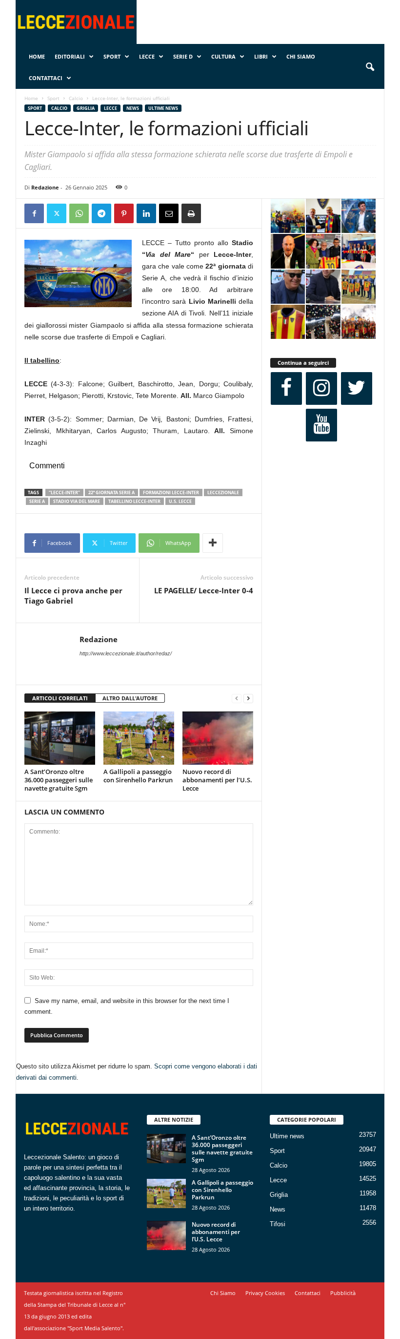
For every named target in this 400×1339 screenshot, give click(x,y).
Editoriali (70, 56)
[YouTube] (321, 425)
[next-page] (248, 698)
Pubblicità (343, 1293)
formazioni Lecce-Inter (171, 492)
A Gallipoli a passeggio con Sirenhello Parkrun (138, 775)
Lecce (147, 56)
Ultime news (163, 108)
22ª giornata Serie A (111, 492)
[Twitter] (56, 213)
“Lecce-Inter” (64, 492)
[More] (212, 543)
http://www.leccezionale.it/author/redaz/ (126, 653)
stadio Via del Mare (76, 501)
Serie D (183, 56)
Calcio (76, 98)
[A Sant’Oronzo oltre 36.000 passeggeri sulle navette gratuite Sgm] (59, 737)
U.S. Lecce (180, 501)
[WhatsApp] (79, 213)
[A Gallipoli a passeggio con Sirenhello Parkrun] (138, 737)
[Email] (169, 213)
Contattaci (45, 78)
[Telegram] (101, 213)
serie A (37, 501)
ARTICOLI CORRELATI (60, 698)
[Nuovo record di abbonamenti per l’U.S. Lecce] (217, 737)
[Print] (191, 213)
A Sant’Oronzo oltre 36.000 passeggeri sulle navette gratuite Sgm (58, 780)
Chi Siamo (300, 56)
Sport (111, 56)
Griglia (86, 108)
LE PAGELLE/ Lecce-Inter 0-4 (203, 590)
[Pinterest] (124, 213)
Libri (261, 56)
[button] (369, 67)
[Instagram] (321, 388)
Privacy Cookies (265, 1293)
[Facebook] (34, 213)
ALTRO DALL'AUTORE (130, 698)
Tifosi (277, 1224)
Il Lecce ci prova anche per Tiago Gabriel (73, 596)
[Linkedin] (146, 213)
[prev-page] (236, 698)
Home (37, 56)
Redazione (45, 187)
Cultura (223, 56)
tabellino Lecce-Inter (134, 501)
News (132, 108)
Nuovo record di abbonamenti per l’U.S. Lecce (217, 780)
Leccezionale (223, 492)
